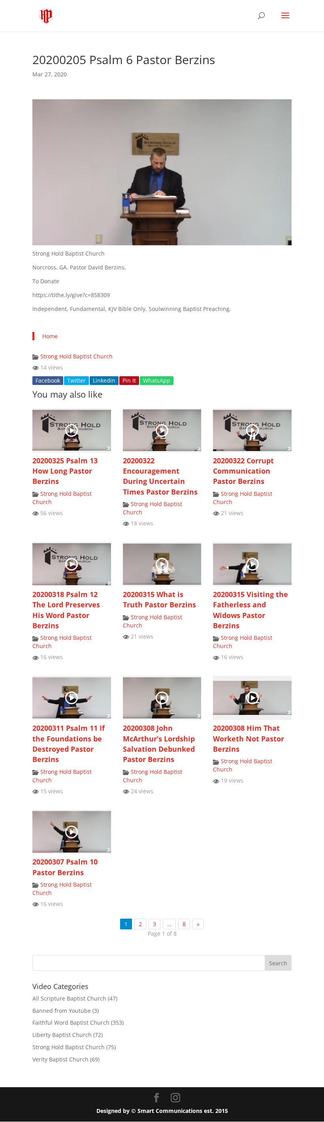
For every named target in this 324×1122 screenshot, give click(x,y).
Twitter (76, 380)
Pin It (129, 380)
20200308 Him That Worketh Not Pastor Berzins (248, 738)
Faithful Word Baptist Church (70, 1022)
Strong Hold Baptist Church (76, 356)
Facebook (48, 380)
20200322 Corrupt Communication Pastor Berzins (243, 471)
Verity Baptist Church (60, 1059)
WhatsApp (156, 380)
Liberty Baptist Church (62, 1035)
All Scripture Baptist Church (69, 998)
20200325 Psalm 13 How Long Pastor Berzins (65, 471)
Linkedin (104, 380)
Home (50, 336)
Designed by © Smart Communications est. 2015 (162, 1110)
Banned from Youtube (61, 1010)
